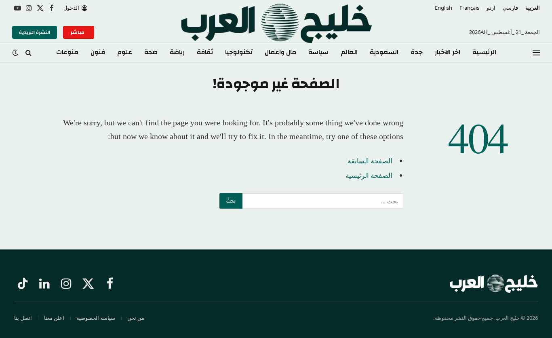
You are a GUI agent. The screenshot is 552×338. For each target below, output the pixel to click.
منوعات (67, 52)
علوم (124, 52)
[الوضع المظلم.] (16, 52)
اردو (491, 7)
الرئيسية (484, 52)
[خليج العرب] (275, 32)
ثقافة (205, 52)
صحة (151, 52)
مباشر (78, 32)
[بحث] (28, 53)
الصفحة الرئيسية (369, 175)
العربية (532, 7)
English (443, 7)
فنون (98, 52)
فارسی (510, 7)
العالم (349, 52)
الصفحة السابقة (370, 160)
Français (469, 7)
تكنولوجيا (239, 52)
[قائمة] (536, 53)
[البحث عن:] (322, 201)
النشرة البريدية (34, 32)
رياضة (177, 52)
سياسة (318, 52)
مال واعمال (280, 52)
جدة (417, 52)
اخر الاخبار (447, 52)
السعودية (384, 52)
